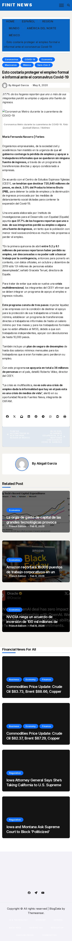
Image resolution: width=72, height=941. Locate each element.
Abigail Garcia (47, 463)
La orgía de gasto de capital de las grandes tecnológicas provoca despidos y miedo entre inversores (34, 522)
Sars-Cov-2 (43, 65)
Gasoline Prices (24, 935)
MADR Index (14, 927)
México (27, 65)
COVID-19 (30, 59)
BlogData (55, 908)
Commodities (49, 935)
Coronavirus (11, 59)
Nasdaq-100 (36, 927)
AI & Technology (18, 920)
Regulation (15, 773)
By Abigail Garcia (19, 85)
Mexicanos (11, 65)
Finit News (17, 4)
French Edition (17, 526)
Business (14, 679)
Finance (46, 679)
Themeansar (36, 913)
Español (58, 920)
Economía (47, 59)
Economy (31, 679)
